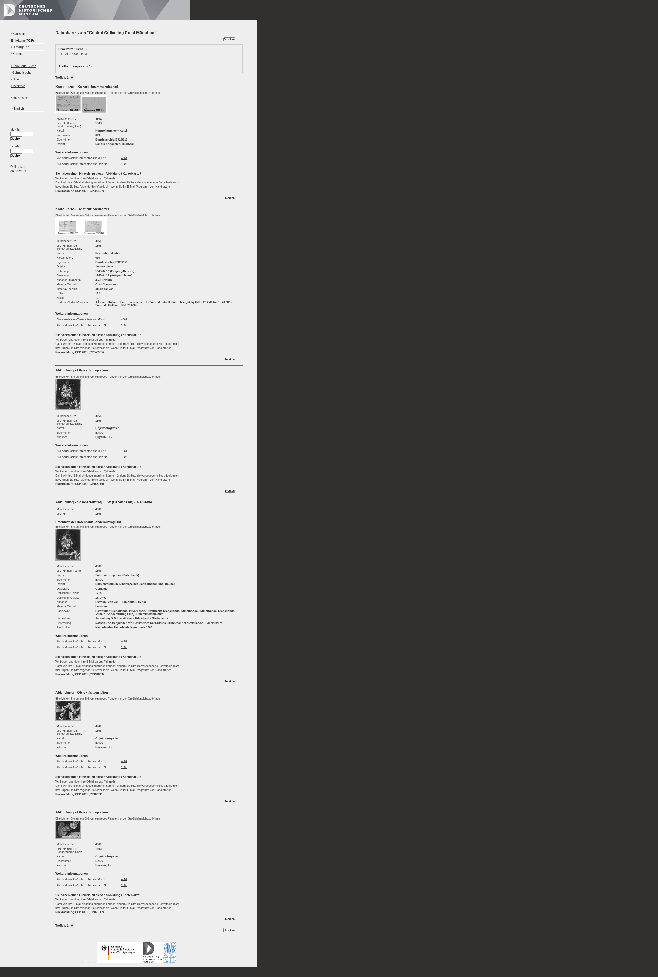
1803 (124, 163)
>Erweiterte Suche (23, 66)
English (18, 108)
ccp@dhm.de (107, 178)
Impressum (89, 961)
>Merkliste (18, 86)
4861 (124, 158)
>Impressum (19, 98)
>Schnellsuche (21, 73)
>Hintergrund (20, 47)
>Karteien (17, 54)
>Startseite (18, 34)
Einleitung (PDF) (22, 40)
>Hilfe (15, 79)
